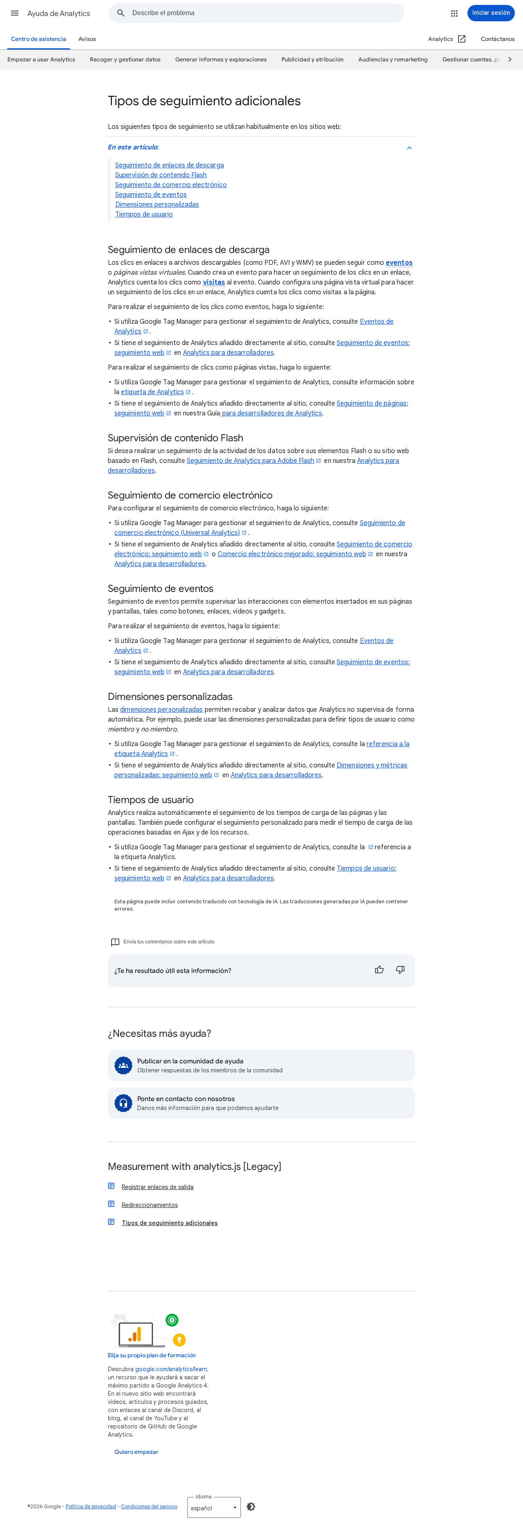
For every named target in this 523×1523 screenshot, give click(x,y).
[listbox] (214, 1507)
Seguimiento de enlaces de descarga (169, 165)
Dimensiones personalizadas (157, 205)
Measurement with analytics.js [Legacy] (195, 1167)
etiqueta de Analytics (152, 392)
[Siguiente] (506, 60)
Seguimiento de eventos (151, 195)
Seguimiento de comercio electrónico (171, 185)
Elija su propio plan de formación (152, 1355)
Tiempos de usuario (144, 214)
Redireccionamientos (150, 1205)
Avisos (87, 39)
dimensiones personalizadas (161, 710)
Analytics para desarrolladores (228, 353)
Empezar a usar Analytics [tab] (41, 59)
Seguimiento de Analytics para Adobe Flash (250, 461)
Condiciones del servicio (149, 1506)
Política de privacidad (91, 1506)
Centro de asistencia (38, 39)
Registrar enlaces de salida (158, 1187)
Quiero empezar (136, 1452)
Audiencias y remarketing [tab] (393, 59)
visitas (214, 282)
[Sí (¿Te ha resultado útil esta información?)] (379, 970)
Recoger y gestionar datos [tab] (125, 59)
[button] (15, 13)
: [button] (133, 147)
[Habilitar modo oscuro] (251, 1506)
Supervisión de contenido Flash (161, 175)
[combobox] (268, 13)
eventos (399, 263)
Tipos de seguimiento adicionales (170, 1223)
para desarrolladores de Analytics (271, 413)
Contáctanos (498, 39)
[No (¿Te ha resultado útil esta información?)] (400, 970)
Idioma (204, 1497)
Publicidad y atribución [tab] (313, 59)
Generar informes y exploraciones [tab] (221, 59)
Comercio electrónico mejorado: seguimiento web (292, 554)
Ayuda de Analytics (58, 13)
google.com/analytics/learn (171, 1369)
